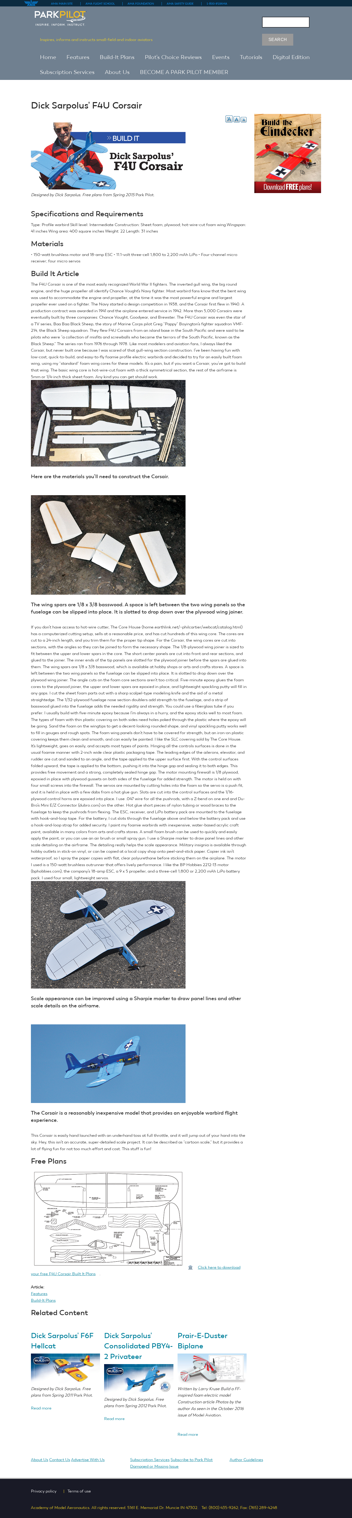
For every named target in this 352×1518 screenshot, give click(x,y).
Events (221, 57)
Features (77, 57)
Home (48, 57)
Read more (41, 1408)
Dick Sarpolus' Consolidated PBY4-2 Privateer (138, 1346)
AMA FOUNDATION (143, 3)
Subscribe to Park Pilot (192, 1459)
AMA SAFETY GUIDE (182, 3)
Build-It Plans (117, 57)
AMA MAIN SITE (64, 3)
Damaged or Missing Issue (154, 1466)
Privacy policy (45, 1491)
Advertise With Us (89, 1459)
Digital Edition (291, 57)
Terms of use (81, 1491)
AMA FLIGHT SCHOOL (102, 3)
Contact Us (59, 1459)
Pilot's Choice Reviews (173, 57)
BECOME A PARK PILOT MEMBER (184, 72)
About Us (117, 72)
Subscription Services (67, 72)
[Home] (66, 15)
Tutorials (251, 57)
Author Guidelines (248, 1459)
